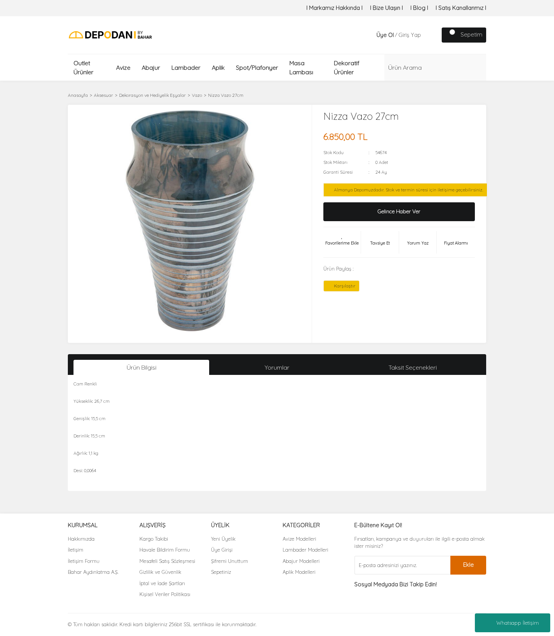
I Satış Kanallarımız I (461, 7)
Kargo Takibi (153, 539)
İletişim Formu (83, 561)
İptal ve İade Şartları (162, 583)
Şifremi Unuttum (229, 561)
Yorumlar (277, 367)
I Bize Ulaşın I (386, 7)
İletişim (75, 550)
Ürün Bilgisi (141, 367)
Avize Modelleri (299, 539)
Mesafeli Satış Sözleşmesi (167, 561)
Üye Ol (385, 34)
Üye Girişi (222, 550)
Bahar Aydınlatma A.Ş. (93, 572)
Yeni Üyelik (223, 539)
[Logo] (110, 34)
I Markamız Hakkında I (334, 7)
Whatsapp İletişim (517, 622)
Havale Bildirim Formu (164, 550)
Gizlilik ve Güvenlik (160, 572)
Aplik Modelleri (299, 572)
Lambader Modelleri (305, 550)
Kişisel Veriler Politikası (164, 594)
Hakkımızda (81, 539)
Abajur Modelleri (301, 561)
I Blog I (419, 7)
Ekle (468, 564)
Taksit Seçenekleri (413, 367)
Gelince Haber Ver (399, 211)
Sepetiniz (221, 572)
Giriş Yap (409, 34)
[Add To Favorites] (342, 242)
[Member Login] (369, 35)
